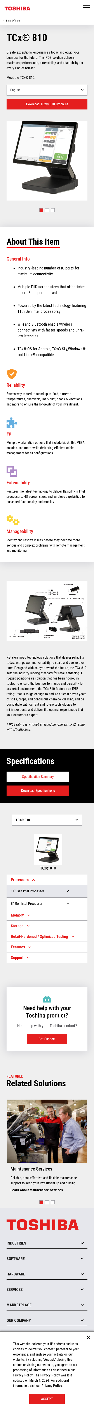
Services (15, 1289)
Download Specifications (38, 791)
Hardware (16, 1274)
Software (16, 1258)
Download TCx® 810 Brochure (47, 104)
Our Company (19, 1320)
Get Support (47, 1039)
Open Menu (86, 8)
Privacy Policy (52, 1386)
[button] (41, 210)
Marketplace (19, 1305)
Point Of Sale (13, 20)
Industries (16, 1243)
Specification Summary (38, 777)
